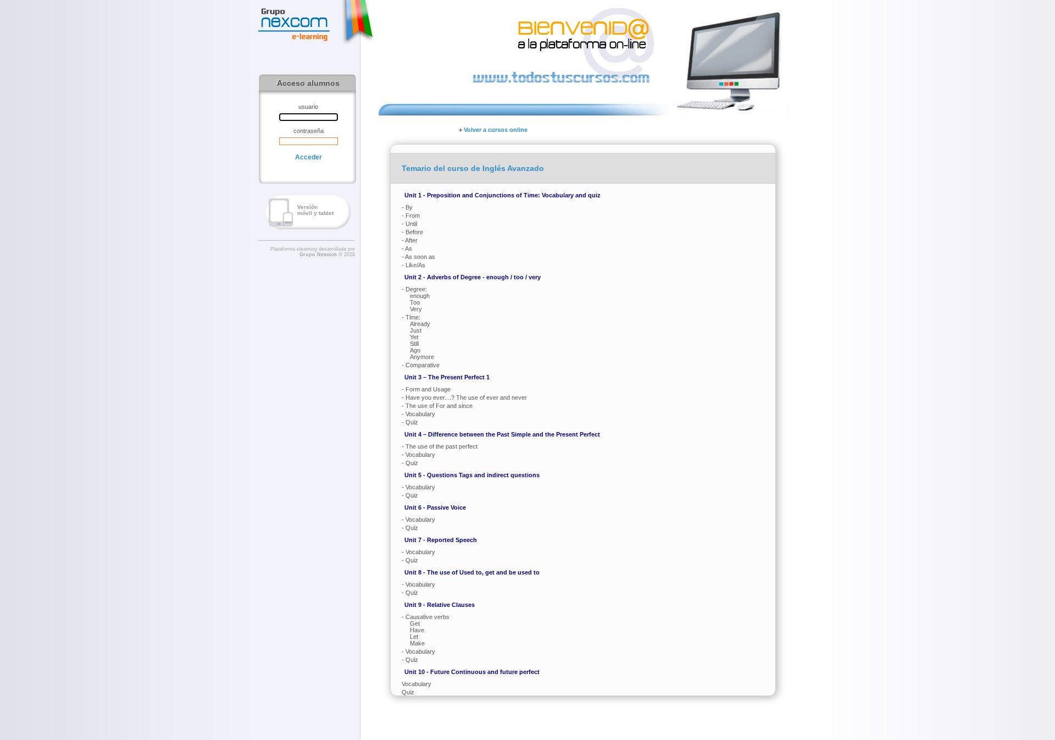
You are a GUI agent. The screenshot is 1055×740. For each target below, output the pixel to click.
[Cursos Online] (294, 24)
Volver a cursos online (496, 129)
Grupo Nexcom (318, 254)
